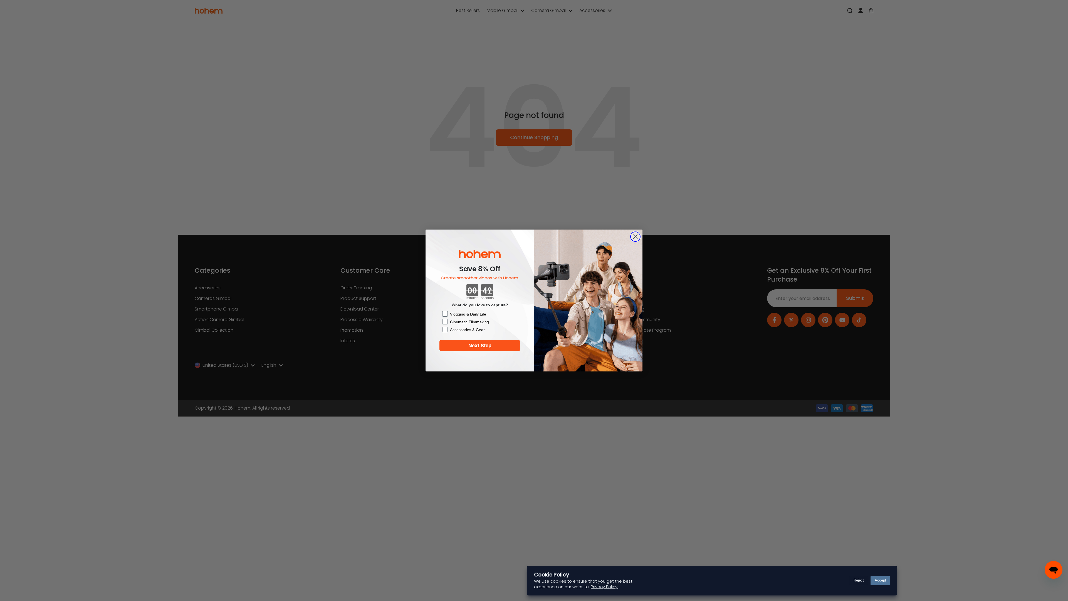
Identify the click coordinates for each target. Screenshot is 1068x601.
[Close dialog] (635, 237)
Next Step (479, 345)
